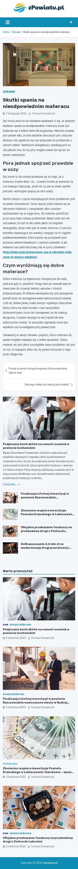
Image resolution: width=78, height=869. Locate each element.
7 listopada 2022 (16, 113)
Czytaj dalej (9, 484)
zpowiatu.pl (50, 862)
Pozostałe (10, 763)
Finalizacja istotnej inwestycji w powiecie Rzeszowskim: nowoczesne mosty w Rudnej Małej (46, 497)
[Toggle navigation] (7, 22)
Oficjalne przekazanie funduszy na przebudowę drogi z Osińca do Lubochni (46, 531)
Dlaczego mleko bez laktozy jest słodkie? (47, 384)
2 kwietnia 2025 (16, 777)
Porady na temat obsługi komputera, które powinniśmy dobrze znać (38, 370)
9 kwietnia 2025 (16, 638)
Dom (5, 624)
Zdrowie (9, 91)
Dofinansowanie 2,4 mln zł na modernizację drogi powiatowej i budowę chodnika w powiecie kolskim (45, 549)
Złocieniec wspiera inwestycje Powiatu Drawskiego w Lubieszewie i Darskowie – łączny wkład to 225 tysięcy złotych (47, 516)
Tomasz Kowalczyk (43, 113)
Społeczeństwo (20, 624)
